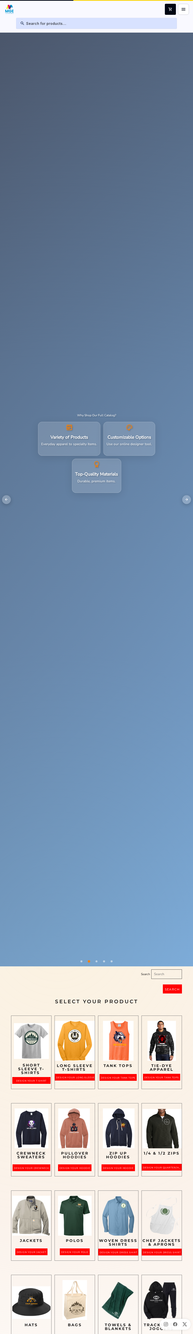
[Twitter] (185, 1324)
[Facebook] (175, 1324)
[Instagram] (166, 1324)
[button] (31, 1040)
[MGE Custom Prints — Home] (9, 9)
